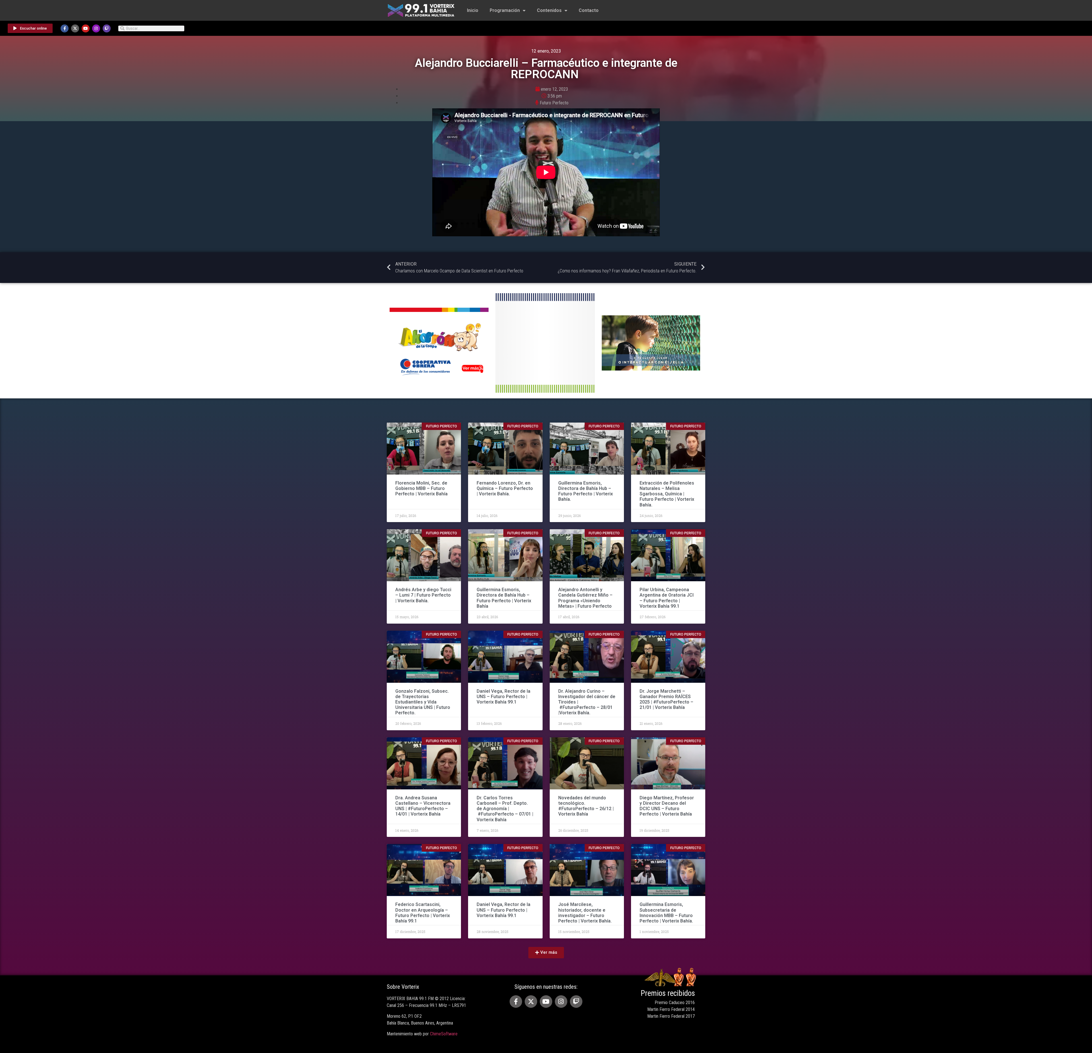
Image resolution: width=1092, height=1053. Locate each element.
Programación (505, 10)
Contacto (589, 10)
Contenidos (549, 10)
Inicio (472, 10)
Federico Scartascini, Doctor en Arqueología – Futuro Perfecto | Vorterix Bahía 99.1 (422, 913)
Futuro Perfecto (554, 102)
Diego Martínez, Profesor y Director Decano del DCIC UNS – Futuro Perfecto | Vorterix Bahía (667, 806)
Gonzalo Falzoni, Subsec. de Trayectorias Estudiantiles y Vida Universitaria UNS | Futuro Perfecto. (422, 702)
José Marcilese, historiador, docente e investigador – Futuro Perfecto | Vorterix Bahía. (585, 913)
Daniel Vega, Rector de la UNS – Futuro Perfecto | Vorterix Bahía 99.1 (503, 696)
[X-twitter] (75, 28)
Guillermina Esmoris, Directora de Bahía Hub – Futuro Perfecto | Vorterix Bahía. (585, 491)
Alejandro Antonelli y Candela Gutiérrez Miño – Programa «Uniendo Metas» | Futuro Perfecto (585, 598)
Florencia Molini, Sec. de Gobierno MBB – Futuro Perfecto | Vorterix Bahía (421, 488)
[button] (546, 952)
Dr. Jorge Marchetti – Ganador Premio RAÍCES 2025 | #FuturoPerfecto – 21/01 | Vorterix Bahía (666, 699)
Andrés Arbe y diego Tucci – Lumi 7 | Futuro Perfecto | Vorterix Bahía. (423, 595)
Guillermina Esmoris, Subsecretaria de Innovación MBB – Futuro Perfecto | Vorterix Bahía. (666, 913)
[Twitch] (107, 28)
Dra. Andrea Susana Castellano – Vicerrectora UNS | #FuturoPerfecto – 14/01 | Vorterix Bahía (422, 806)
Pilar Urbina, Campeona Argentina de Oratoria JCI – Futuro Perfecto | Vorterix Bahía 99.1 (667, 598)
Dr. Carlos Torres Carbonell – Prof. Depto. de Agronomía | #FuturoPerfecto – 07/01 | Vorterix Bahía (505, 808)
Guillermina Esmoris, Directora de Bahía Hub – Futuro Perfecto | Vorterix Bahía (504, 598)
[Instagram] (96, 28)
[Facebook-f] (65, 28)
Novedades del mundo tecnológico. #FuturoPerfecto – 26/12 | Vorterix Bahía (586, 806)
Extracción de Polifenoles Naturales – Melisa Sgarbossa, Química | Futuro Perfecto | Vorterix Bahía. (667, 494)
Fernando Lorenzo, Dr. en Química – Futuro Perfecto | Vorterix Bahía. (505, 488)
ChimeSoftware (444, 1034)
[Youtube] (86, 28)
